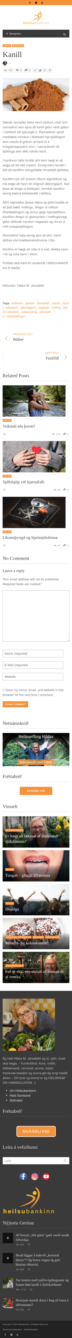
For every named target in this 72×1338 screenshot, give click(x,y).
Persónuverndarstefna (12, 1329)
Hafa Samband (20, 1095)
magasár (43, 307)
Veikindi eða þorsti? (19, 426)
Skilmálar (16, 1100)
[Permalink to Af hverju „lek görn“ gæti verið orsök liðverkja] (29, 1244)
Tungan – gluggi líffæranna (27, 875)
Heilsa (7, 420)
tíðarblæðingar (15, 316)
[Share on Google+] (45, 70)
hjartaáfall (43, 303)
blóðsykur (17, 303)
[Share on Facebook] (35, 70)
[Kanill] (36, 95)
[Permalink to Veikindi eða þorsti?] (5, 434)
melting (56, 307)
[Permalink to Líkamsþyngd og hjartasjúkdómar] (5, 545)
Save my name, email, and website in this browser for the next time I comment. (33, 692)
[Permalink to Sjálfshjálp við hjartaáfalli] (5, 489)
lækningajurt (28, 307)
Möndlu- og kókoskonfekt (26, 943)
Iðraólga (12, 909)
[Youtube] (42, 2)
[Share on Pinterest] (50, 70)
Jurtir (6, 45)
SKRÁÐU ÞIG (36, 790)
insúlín (56, 303)
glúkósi (30, 303)
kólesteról (12, 307)
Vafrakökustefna (31, 1329)
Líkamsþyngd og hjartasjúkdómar (30, 537)
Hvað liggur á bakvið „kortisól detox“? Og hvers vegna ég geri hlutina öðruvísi (38, 1259)
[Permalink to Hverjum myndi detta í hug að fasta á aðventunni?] (29, 1309)
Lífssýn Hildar (14, 830)
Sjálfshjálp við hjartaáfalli (23, 482)
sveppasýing (29, 312)
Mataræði (18, 45)
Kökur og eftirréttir (18, 937)
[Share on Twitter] (40, 70)
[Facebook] (30, 2)
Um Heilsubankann (23, 1090)
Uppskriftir (52, 937)
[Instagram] (36, 2)
